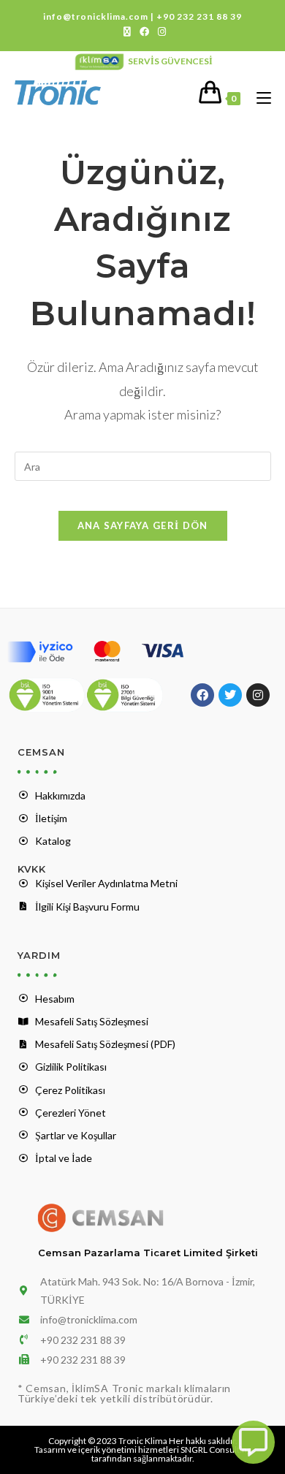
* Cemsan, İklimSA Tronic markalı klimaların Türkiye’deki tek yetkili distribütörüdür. (124, 1393)
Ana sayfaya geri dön (142, 525)
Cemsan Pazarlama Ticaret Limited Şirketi (148, 1252)
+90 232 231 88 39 (199, 16)
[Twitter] (230, 695)
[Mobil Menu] (258, 98)
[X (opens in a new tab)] (127, 31)
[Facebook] (202, 695)
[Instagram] (258, 695)
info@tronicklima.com (95, 16)
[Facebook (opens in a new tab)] (144, 31)
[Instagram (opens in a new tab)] (159, 31)
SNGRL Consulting (215, 1449)
